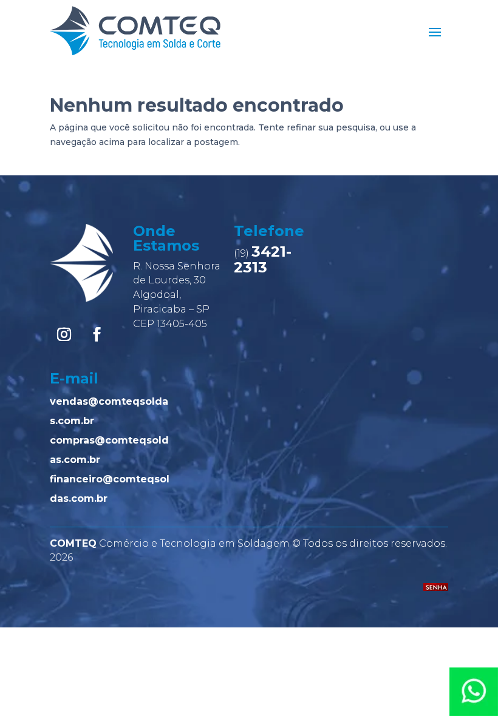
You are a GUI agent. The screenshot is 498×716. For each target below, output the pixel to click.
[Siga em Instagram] (64, 334)
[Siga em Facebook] (97, 334)
